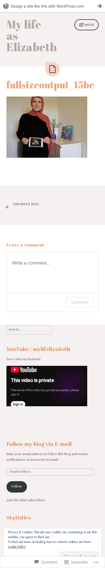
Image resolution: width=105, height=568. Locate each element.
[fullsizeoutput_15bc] (52, 69)
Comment (79, 302)
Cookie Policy (17, 547)
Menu (89, 25)
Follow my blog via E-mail (39, 443)
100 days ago (26, 204)
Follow (17, 486)
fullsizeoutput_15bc (50, 84)
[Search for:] (29, 330)
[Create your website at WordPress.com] (52, 6)
